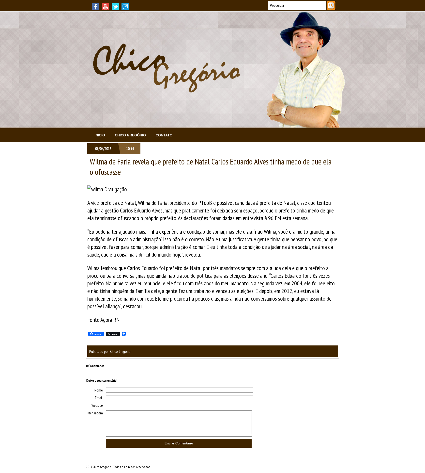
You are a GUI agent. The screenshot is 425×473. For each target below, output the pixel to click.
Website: (97, 405)
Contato (164, 135)
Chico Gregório (130, 135)
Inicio (99, 135)
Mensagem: (96, 412)
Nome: (99, 390)
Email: (99, 397)
